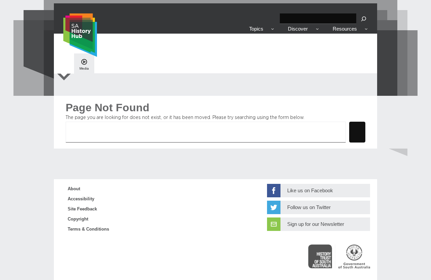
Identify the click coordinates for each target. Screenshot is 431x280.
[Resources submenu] (366, 28)
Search (357, 131)
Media (84, 68)
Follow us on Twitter (309, 207)
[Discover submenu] (317, 28)
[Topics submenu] (272, 28)
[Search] (364, 18)
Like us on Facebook (310, 190)
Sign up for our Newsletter (315, 224)
